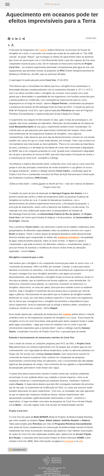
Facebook (69, 441)
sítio (81, 441)
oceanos (43, 50)
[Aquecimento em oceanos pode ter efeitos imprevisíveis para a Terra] (23, 38)
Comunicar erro (17, 450)
